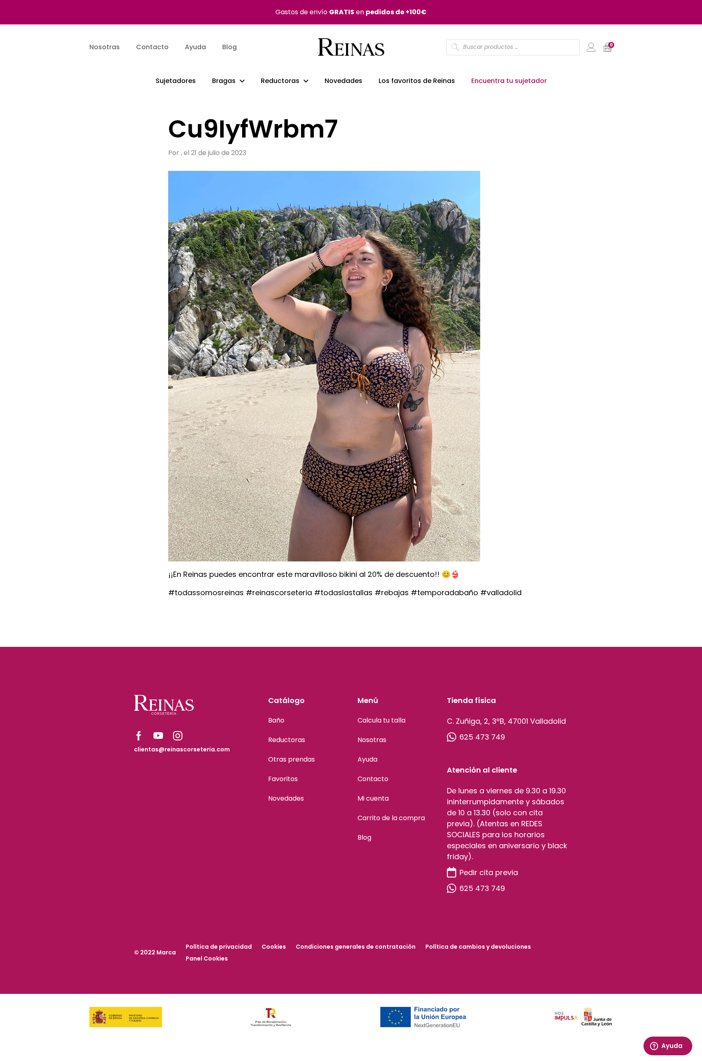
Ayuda (195, 47)
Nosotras (104, 47)
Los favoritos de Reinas (417, 80)
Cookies (274, 947)
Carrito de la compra (391, 818)
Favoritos (283, 779)
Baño (276, 720)
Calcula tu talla (381, 720)
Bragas (224, 80)
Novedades (343, 80)
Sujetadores (176, 80)
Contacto (152, 47)
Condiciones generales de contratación (356, 947)
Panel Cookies (207, 958)
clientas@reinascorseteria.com (182, 749)
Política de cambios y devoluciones (478, 947)
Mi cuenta (373, 798)
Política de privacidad (219, 947)
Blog (229, 47)
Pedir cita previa (488, 872)
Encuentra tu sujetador (509, 80)
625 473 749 (482, 737)
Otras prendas (291, 759)
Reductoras (280, 80)
